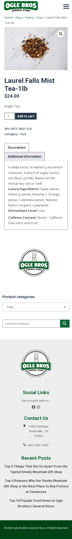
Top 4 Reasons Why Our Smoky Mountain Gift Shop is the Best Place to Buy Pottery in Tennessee (36, 486)
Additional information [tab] (24, 156)
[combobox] (36, 307)
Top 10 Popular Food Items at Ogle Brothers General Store (36, 503)
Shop (18, 17)
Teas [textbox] (34, 307)
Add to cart (25, 116)
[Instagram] (38, 407)
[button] (60, 33)
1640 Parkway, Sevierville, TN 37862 (38, 431)
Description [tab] (16, 147)
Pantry (29, 17)
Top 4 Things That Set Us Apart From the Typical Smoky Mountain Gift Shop (36, 469)
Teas (39, 17)
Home (8, 17)
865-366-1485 (38, 445)
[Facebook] (33, 407)
